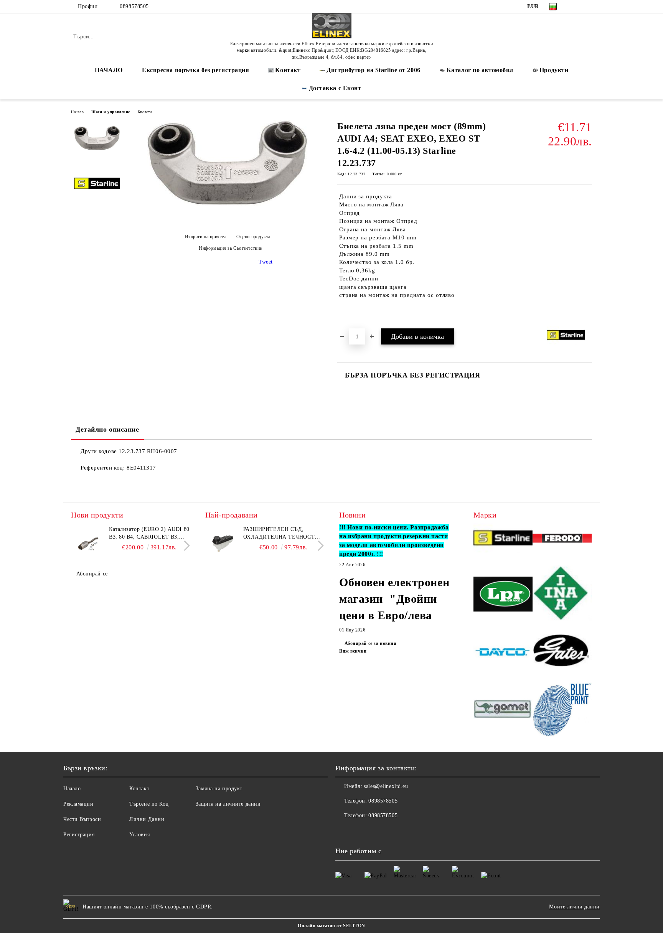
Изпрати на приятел (206, 236)
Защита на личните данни (228, 804)
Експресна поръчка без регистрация (195, 70)
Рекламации (78, 804)
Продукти (553, 70)
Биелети (145, 112)
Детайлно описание (107, 429)
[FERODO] (562, 539)
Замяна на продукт (219, 788)
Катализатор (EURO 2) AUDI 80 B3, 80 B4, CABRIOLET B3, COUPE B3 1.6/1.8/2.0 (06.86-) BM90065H (149, 533)
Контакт (139, 788)
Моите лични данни (574, 907)
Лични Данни (146, 819)
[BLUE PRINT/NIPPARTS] (562, 710)
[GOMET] (503, 710)
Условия (139, 834)
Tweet (266, 262)
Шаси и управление (110, 112)
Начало (77, 112)
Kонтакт (287, 70)
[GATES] (562, 653)
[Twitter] (588, 6)
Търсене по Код (148, 804)
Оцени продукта (253, 236)
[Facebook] (576, 6)
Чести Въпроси (82, 819)
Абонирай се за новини (370, 643)
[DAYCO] (503, 653)
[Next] (185, 546)
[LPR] (503, 595)
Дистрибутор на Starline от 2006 (373, 70)
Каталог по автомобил (480, 70)
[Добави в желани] (352, 320)
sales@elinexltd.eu (386, 786)
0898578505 (134, 6)
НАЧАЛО (109, 70)
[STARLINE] (503, 539)
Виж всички (353, 651)
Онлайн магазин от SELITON (331, 925)
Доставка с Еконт (335, 88)
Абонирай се (92, 574)
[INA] (562, 595)
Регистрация (78, 834)
